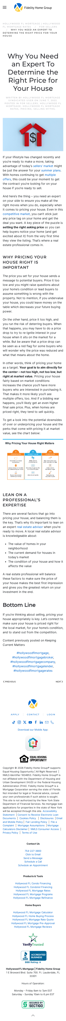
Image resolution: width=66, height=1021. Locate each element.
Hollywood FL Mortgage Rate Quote (33, 919)
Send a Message (33, 858)
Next (58, 681)
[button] (4, 7)
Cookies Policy (28, 818)
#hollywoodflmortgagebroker (32, 657)
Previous (10, 681)
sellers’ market (43, 166)
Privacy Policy (10, 832)
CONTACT (33, 714)
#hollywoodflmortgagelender (32, 666)
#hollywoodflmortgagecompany (32, 662)
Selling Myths (44, 109)
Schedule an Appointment (33, 865)
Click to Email (33, 854)
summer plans (50, 170)
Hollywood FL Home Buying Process (33, 916)
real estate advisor (30, 527)
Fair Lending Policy (36, 821)
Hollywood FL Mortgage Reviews (33, 926)
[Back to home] (33, 7)
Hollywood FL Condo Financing (33, 883)
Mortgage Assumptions (31, 825)
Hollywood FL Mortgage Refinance (33, 897)
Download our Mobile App (32, 729)
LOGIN (51, 714)
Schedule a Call (33, 861)
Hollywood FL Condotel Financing (33, 887)
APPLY (15, 714)
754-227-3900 (33, 850)
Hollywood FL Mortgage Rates (33, 890)
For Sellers (29, 103)
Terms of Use (30, 832)
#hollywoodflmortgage (33, 653)
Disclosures (47, 818)
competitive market (16, 214)
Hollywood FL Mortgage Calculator (33, 912)
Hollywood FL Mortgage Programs (33, 894)
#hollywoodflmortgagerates (33, 670)
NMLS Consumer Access (45, 829)
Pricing (26, 109)
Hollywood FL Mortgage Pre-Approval (33, 923)
